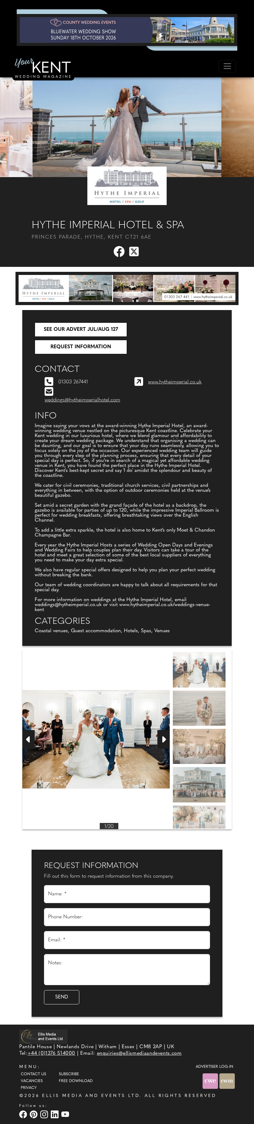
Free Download (76, 1081)
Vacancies (32, 1081)
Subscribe (69, 1074)
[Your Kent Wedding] (43, 69)
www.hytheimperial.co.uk (175, 382)
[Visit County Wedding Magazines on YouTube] (66, 1114)
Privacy (29, 1088)
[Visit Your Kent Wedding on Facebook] (23, 1114)
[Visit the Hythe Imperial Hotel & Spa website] (127, 185)
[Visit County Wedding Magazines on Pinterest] (34, 1114)
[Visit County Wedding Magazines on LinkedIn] (55, 1114)
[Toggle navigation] (227, 66)
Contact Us (33, 1074)
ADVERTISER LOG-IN (214, 1067)
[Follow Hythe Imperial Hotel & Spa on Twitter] (135, 251)
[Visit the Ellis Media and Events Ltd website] (43, 1036)
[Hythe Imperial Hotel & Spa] (127, 288)
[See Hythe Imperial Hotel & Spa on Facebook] (119, 251)
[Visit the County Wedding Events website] (211, 1081)
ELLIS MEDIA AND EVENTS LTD (90, 1096)
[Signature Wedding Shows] (127, 29)
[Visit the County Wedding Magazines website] (227, 1081)
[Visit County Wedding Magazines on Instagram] (45, 1114)
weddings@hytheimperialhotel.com (82, 400)
